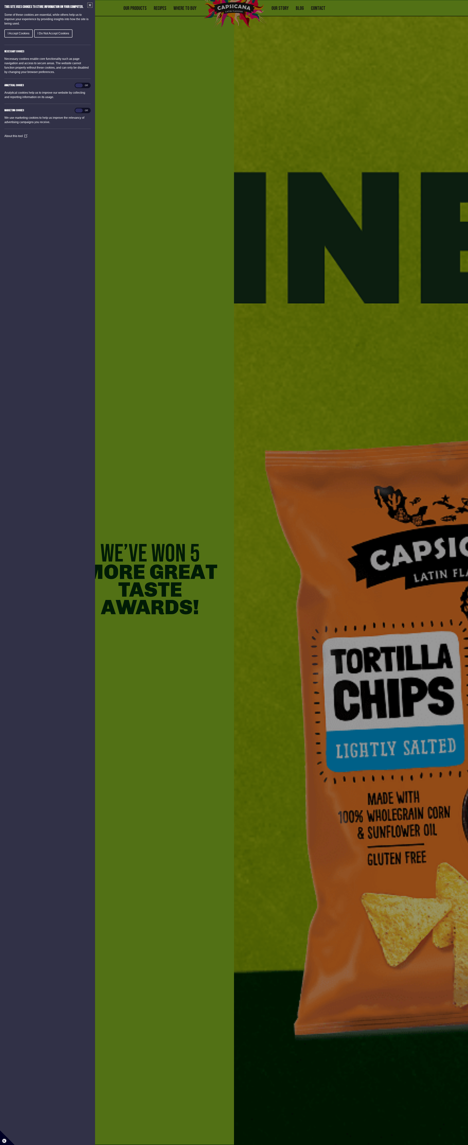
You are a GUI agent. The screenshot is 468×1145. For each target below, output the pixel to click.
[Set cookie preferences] (7, 1137)
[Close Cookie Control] (90, 5)
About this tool (15, 136)
